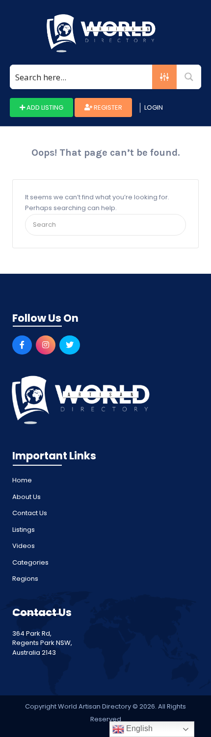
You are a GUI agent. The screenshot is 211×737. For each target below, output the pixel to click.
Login (153, 107)
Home (22, 480)
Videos (23, 545)
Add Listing (44, 107)
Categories (30, 562)
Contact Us (29, 513)
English (138, 728)
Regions (25, 578)
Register (107, 107)
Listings (23, 529)
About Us (26, 496)
